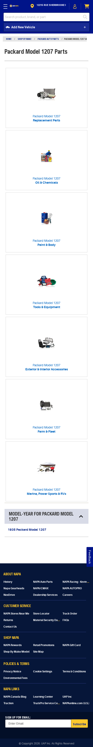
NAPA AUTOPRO (72, 588)
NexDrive (9, 594)
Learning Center (43, 696)
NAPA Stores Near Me (16, 613)
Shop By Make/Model (16, 651)
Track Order (70, 613)
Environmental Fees (15, 678)
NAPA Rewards (12, 645)
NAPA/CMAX (40, 588)
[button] (48, 6)
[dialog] (75, 6)
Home (8, 39)
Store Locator (41, 613)
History (7, 581)
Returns (8, 620)
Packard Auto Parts (48, 39)
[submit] (86, 17)
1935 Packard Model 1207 (27, 529)
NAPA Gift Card (72, 645)
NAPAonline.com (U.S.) (76, 703)
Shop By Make (24, 39)
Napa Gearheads (13, 588)
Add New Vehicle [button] (23, 27)
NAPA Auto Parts (43, 581)
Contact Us (10, 626)
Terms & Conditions (74, 671)
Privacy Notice (12, 671)
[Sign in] (75, 6)
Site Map (38, 651)
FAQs (66, 620)
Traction (8, 703)
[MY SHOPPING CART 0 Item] (87, 6)
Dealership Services (45, 594)
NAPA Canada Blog (14, 696)
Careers (67, 594)
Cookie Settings (42, 671)
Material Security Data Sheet (50, 620)
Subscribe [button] (79, 724)
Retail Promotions (43, 645)
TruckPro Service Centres (48, 703)
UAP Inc (67, 696)
